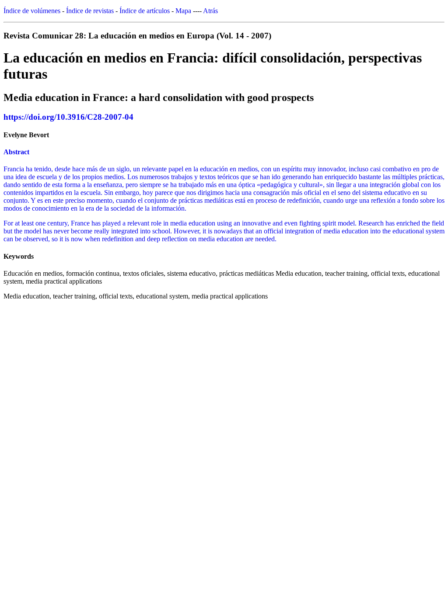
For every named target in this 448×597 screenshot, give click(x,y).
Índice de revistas (90, 10)
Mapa (183, 10)
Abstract (16, 152)
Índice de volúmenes (32, 10)
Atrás (210, 10)
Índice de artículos (144, 10)
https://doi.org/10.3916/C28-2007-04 (68, 116)
